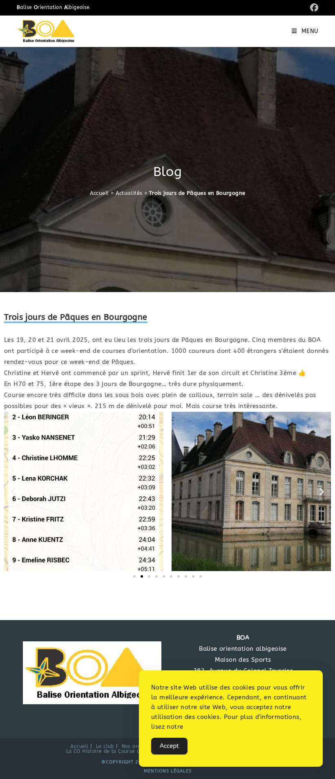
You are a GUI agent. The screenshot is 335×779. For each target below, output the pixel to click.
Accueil (99, 193)
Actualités (129, 193)
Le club (105, 746)
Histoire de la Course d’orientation (125, 751)
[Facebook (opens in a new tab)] (313, 8)
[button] (13, 491)
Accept (169, 746)
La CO (73, 751)
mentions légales (168, 771)
